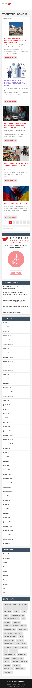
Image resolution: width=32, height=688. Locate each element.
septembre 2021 (8, 491)
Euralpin (7, 626)
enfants (7, 622)
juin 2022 (6, 452)
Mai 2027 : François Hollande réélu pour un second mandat (15, 40)
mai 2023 (6, 413)
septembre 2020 (8, 539)
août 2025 (6, 348)
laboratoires (9, 640)
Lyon (18, 644)
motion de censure (11, 647)
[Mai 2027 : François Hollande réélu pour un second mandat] (16, 28)
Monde (10, 46)
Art (14, 604)
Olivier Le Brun (9, 88)
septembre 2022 (8, 444)
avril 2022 (6, 461)
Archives (7, 604)
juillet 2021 (6, 500)
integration (12, 633)
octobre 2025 (7, 340)
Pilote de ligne (9, 654)
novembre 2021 (8, 483)
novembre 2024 (8, 361)
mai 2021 (6, 509)
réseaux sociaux (17, 658)
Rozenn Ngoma (10, 44)
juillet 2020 (6, 543)
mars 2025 (6, 353)
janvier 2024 (7, 387)
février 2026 (6, 331)
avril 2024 (6, 383)
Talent (6, 661)
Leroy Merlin (9, 644)
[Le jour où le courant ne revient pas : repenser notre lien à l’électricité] (16, 113)
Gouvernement (9, 629)
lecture (20, 640)
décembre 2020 (8, 526)
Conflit (16, 611)
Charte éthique (21, 684)
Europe (6, 46)
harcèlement (22, 629)
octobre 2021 (7, 487)
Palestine (13, 651)
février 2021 (6, 517)
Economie (24, 44)
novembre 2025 (8, 335)
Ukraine (7, 665)
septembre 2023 (8, 396)
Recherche (22, 654)
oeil (5, 651)
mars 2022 (6, 465)
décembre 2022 (8, 435)
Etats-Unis (16, 622)
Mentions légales (11, 684)
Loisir (5, 567)
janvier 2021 (7, 522)
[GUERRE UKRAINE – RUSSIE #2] (16, 193)
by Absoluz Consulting (18, 681)
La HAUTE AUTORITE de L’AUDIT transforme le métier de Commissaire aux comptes (15, 294)
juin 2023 (6, 409)
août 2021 (6, 496)
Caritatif (5, 575)
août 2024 (6, 374)
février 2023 (6, 426)
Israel (21, 636)
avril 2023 (6, 418)
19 (24, 222)
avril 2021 (6, 513)
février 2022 (6, 470)
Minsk (24, 644)
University (16, 665)
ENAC (23, 618)
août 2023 (6, 400)
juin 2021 (6, 504)
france (23, 626)
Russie (6, 658)
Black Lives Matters (19, 608)
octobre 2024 (7, 366)
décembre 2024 (8, 357)
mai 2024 (6, 379)
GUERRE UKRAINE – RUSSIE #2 (16, 203)
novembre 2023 (8, 392)
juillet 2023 (6, 405)
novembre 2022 (8, 439)
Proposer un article (13, 686)
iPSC (20, 633)
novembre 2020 (8, 530)
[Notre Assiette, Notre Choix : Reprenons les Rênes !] (16, 153)
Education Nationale (11, 618)
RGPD (22, 686)
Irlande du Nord (10, 636)
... (21, 222)
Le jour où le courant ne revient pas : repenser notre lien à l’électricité (15, 125)
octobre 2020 (7, 535)
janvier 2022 (7, 474)
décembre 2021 (8, 478)
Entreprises (6, 558)
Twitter (24, 661)
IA (5, 633)
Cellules (7, 611)
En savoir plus (10, 57)
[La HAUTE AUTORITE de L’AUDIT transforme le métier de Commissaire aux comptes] (16, 70)
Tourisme (15, 661)
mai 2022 (6, 457)
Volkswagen (8, 669)
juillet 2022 (6, 448)
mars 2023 (6, 422)
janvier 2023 (7, 431)
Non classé (15, 46)
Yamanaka (8, 672)
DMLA (6, 615)
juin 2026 (6, 322)
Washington (20, 669)
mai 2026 (6, 327)
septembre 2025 (8, 344)
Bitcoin (7, 608)
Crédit (24, 611)
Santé (9, 170)
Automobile (22, 604)
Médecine (23, 647)
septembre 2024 (8, 370)
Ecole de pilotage (17, 615)
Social (11, 132)
